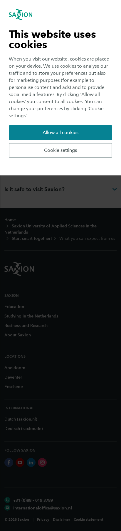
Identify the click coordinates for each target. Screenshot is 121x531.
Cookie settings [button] (60, 150)
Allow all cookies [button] (60, 132)
